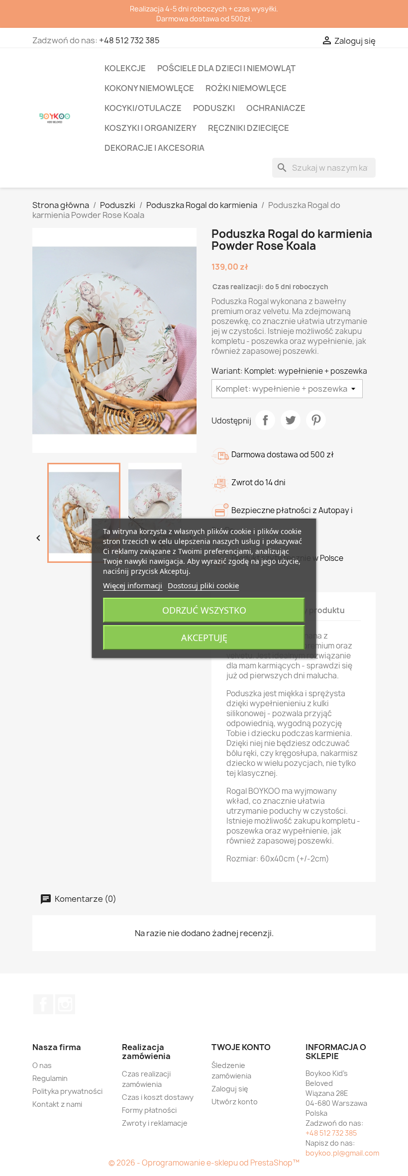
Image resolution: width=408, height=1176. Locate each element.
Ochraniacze (276, 108)
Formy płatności (149, 1110)
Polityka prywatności (67, 1091)
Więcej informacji (132, 585)
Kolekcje (125, 68)
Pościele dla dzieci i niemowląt (226, 68)
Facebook (43, 1004)
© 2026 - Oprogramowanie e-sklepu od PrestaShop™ (204, 1163)
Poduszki (214, 108)
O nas (42, 1065)
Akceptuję (204, 637)
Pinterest (316, 420)
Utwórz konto (234, 1101)
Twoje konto (241, 1047)
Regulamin (50, 1078)
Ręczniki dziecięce (248, 127)
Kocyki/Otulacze (143, 108)
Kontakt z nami (57, 1104)
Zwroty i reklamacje (155, 1123)
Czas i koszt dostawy (158, 1097)
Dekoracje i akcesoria (154, 147)
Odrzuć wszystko (204, 610)
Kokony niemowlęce (149, 88)
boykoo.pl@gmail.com (342, 1153)
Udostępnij (265, 420)
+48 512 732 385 (129, 40)
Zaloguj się (229, 1088)
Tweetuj (291, 420)
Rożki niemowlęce (246, 88)
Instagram (65, 1004)
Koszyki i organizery (150, 127)
